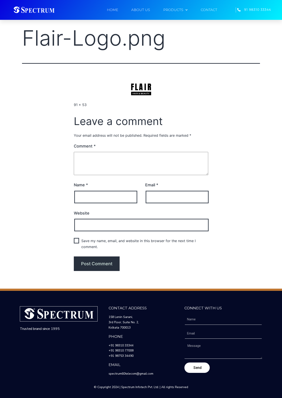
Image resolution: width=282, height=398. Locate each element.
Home (112, 10)
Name (81, 185)
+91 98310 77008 (121, 350)
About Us (140, 10)
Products (173, 10)
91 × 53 (80, 105)
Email (151, 185)
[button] (34, 10)
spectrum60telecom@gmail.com (131, 374)
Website (81, 213)
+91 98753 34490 (121, 356)
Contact (209, 10)
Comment (85, 146)
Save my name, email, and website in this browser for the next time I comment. (138, 244)
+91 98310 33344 (121, 345)
